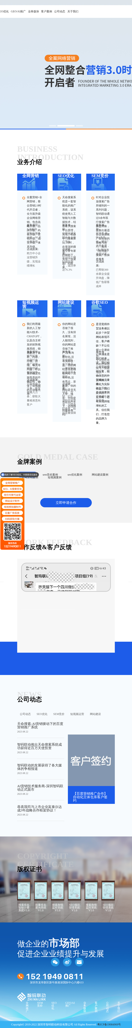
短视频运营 (77, 714)
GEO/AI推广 (18, 11)
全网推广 (27, 1007)
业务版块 (33, 11)
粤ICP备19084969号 (109, 1024)
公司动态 (59, 11)
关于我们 (72, 11)
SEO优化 (42, 714)
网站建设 (95, 714)
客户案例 (46, 11)
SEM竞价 (58, 714)
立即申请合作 (66, 502)
